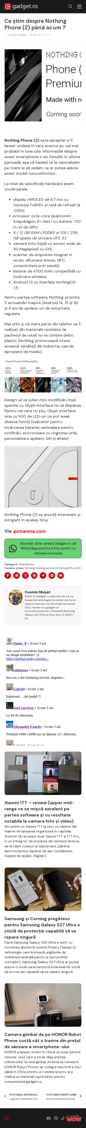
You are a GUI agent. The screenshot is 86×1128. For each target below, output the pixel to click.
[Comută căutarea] (70, 6)
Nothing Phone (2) (70, 568)
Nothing (30, 568)
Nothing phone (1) (47, 568)
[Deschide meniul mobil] (79, 6)
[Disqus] (43, 690)
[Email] (60, 575)
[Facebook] (7, 575)
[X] (25, 575)
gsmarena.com (29, 531)
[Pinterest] (34, 575)
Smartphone (26, 564)
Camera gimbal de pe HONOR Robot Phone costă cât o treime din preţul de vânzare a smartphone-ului (42, 1041)
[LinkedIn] (52, 575)
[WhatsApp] (16, 575)
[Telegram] (43, 575)
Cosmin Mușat (17, 35)
